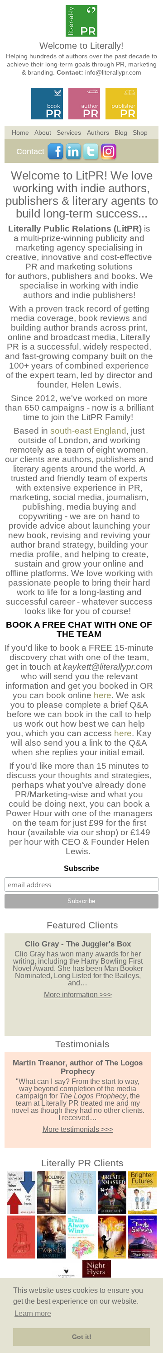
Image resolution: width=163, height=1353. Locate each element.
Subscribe (81, 868)
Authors (98, 132)
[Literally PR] (81, 34)
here (102, 695)
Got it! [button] (81, 1336)
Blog (121, 132)
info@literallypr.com (113, 72)
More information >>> (78, 994)
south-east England (88, 430)
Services (69, 132)
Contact (30, 151)
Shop (140, 132)
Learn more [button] (32, 1313)
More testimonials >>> (78, 1129)
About (42, 132)
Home (20, 132)
